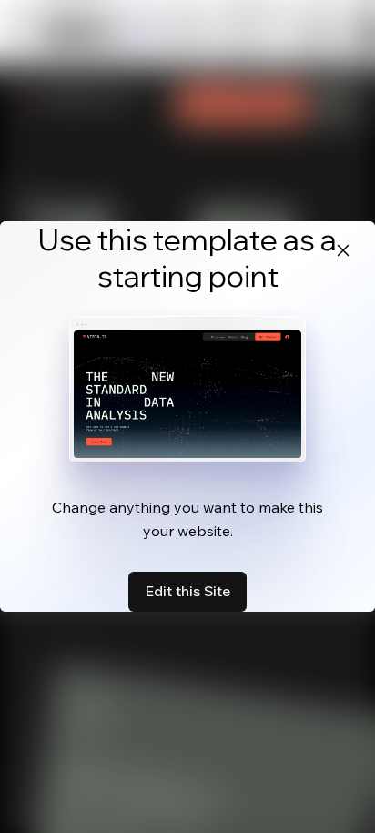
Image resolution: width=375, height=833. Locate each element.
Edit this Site (187, 591)
